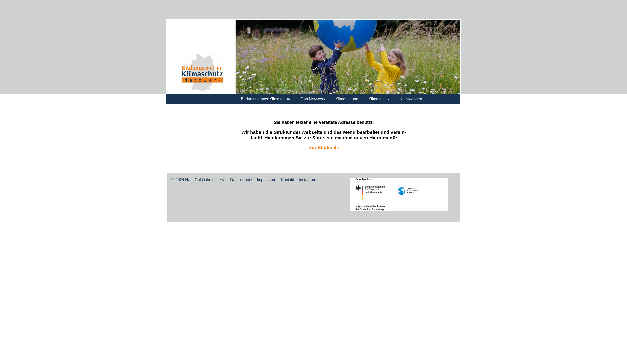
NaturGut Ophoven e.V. (205, 180)
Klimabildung (346, 99)
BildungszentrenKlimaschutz (266, 99)
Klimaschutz (379, 99)
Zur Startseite (324, 147)
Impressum (266, 180)
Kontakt (287, 180)
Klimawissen (411, 99)
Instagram (307, 180)
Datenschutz (241, 180)
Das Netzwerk (313, 99)
